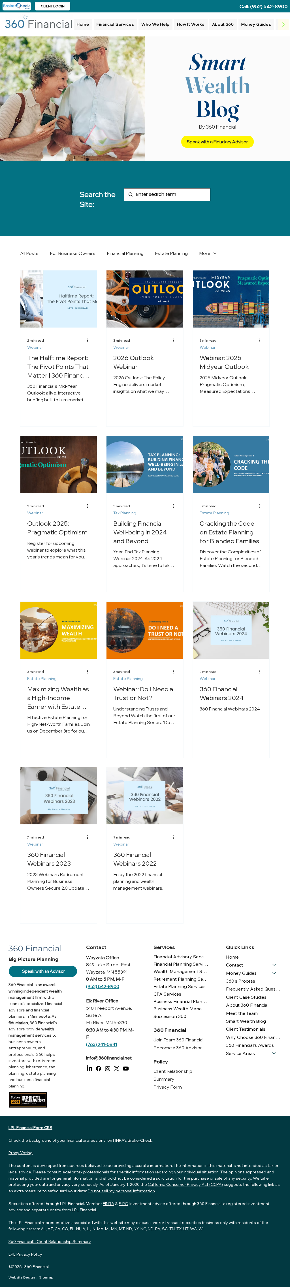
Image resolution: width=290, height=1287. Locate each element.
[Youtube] (125, 1068)
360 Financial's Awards (250, 1045)
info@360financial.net (109, 1058)
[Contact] (274, 965)
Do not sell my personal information (121, 1190)
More (204, 253)
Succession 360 (169, 1016)
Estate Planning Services (179, 986)
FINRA (108, 1203)
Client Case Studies (246, 997)
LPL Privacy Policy (25, 1254)
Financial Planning (125, 253)
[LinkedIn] (89, 1068)
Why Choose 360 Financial (254, 1037)
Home (232, 957)
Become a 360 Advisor (177, 1047)
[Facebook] (98, 1068)
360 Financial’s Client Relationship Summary (49, 1241)
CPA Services (167, 994)
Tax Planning (124, 513)
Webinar (35, 347)
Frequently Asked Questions (254, 989)
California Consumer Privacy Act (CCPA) (185, 1184)
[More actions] (89, 340)
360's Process (240, 981)
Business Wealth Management (181, 1008)
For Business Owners (72, 253)
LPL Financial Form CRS (30, 1127)
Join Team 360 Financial (178, 1040)
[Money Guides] (274, 973)
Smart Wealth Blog (246, 1021)
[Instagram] (107, 1068)
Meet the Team (242, 1013)
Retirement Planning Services (181, 979)
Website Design (21, 1277)
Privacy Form (167, 1087)
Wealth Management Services (181, 971)
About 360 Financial (247, 1005)
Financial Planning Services (181, 964)
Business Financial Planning (181, 1001)
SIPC (123, 1203)
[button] (115, 24)
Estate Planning (171, 253)
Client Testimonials (245, 1029)
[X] (116, 1068)
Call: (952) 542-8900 (263, 6)
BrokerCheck (140, 1140)
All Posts (29, 253)
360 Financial (37, 1266)
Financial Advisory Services (181, 956)
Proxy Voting (20, 1152)
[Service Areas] (274, 1053)
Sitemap (46, 1277)
